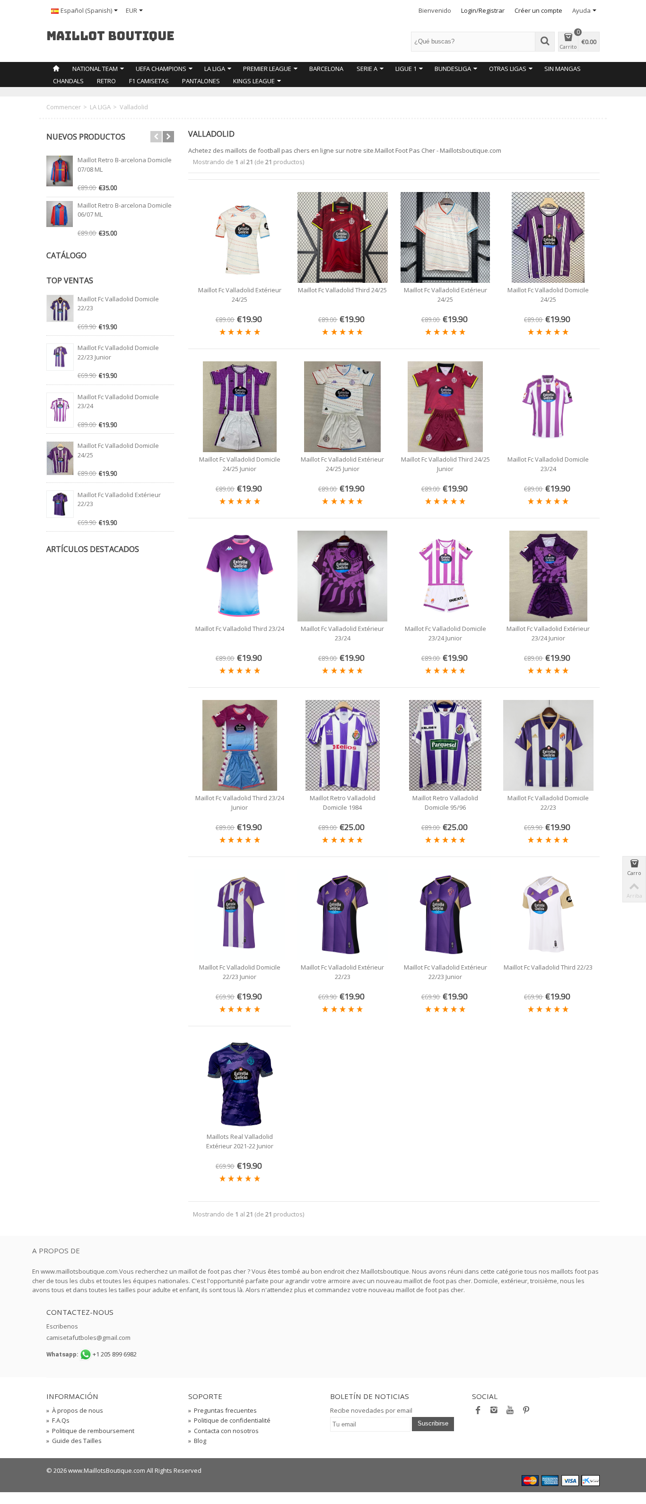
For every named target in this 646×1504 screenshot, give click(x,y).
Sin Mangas (562, 68)
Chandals (68, 81)
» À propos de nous (74, 1410)
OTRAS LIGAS (507, 68)
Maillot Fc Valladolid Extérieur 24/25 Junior (342, 464)
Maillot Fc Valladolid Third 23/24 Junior (239, 803)
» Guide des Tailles (74, 1440)
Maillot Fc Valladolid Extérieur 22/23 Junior (445, 972)
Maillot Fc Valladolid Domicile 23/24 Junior (445, 633)
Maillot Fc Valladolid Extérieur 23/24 (342, 633)
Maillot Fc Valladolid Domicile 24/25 (548, 295)
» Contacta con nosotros (223, 1430)
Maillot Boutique (110, 36)
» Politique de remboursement (90, 1430)
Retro (106, 81)
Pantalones (201, 81)
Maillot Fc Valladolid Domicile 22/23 (548, 803)
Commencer (63, 107)
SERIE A (367, 68)
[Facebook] (478, 1412)
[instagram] (494, 1412)
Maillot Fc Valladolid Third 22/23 (548, 967)
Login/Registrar (483, 10)
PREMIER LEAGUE (267, 68)
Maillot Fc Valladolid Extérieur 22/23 (342, 972)
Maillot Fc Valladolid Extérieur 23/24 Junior (548, 633)
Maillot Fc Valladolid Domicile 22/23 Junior (239, 972)
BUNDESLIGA (453, 68)
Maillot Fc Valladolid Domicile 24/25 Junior (239, 464)
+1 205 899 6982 (115, 1354)
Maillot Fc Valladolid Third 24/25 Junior (445, 464)
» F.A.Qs (58, 1420)
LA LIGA (214, 68)
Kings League (254, 81)
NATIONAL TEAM (95, 68)
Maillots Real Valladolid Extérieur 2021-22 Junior (239, 1141)
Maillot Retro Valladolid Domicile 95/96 (445, 803)
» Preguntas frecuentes (222, 1410)
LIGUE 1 (406, 68)
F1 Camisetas (149, 81)
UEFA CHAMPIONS (161, 68)
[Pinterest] (526, 1412)
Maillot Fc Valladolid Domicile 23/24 (548, 464)
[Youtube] (510, 1412)
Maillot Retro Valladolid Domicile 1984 (342, 803)
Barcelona (326, 68)
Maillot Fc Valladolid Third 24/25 (342, 290)
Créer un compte (538, 10)
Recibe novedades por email (371, 1410)
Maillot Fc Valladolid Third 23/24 (239, 628)
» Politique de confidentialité (229, 1420)
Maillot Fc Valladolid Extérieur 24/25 (239, 295)
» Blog (197, 1440)
